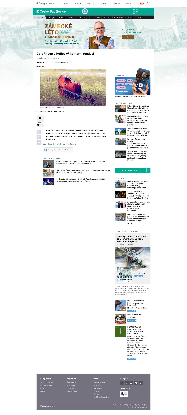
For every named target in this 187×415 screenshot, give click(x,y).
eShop (42, 391)
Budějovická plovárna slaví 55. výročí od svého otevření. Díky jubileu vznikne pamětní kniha (138, 184)
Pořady (62, 17)
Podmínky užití (135, 405)
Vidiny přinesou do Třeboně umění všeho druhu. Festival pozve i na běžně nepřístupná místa (138, 195)
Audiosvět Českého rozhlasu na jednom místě (130, 96)
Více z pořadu (121, 178)
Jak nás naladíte (119, 17)
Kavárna (56, 58)
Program (78, 3)
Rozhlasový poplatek (101, 397)
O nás (107, 17)
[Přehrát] (40, 118)
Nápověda (97, 385)
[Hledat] (147, 3)
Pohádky (119, 84)
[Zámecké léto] (93, 34)
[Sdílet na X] (39, 137)
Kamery (134, 13)
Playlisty (83, 17)
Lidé (91, 17)
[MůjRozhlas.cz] (40, 67)
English (144, 405)
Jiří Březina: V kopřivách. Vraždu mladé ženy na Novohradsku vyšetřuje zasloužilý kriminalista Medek (137, 156)
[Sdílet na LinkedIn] (39, 142)
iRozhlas (66, 3)
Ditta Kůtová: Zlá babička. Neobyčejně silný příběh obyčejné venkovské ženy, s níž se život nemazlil (138, 109)
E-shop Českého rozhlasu (127, 231)
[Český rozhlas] (45, 3)
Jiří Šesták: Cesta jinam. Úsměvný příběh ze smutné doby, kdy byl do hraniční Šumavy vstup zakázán (138, 132)
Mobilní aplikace (73, 391)
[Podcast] (38, 125)
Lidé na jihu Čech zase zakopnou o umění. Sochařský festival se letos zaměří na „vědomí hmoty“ (83, 171)
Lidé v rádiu (98, 388)
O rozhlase (116, 3)
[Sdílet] (42, 125)
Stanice (103, 3)
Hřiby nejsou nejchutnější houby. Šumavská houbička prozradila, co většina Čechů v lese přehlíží (137, 120)
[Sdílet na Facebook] (39, 132)
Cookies (115, 405)
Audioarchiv (136, 11)
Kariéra (96, 391)
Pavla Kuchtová (54, 144)
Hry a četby (120, 80)
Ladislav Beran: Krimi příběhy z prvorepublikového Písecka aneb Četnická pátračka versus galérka (137, 143)
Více (140, 17)
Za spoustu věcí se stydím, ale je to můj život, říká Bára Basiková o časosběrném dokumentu (138, 206)
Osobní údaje (124, 405)
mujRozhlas (91, 3)
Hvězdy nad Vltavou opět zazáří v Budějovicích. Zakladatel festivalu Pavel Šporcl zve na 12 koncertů (80, 162)
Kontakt (131, 17)
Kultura (40, 17)
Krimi (129, 80)
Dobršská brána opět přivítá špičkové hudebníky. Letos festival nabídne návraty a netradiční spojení (138, 218)
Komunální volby (46, 385)
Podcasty (70, 388)
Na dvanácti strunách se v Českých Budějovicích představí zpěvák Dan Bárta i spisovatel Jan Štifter (80, 180)
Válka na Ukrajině (46, 382)
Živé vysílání (120, 87)
